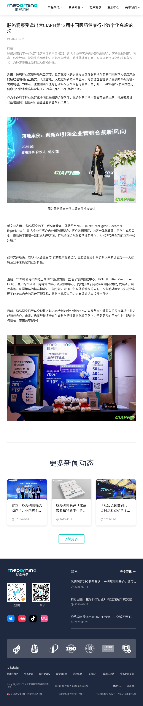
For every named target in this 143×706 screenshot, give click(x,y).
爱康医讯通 (108, 673)
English (130, 685)
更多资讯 (126, 572)
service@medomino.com (75, 685)
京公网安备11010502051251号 (26, 694)
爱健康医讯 (61, 673)
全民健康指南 (127, 673)
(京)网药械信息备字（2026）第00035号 (116, 694)
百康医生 (92, 673)
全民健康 (28, 673)
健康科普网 (12, 673)
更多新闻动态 (71, 463)
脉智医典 (77, 673)
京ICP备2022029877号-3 (71, 694)
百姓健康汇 (44, 673)
